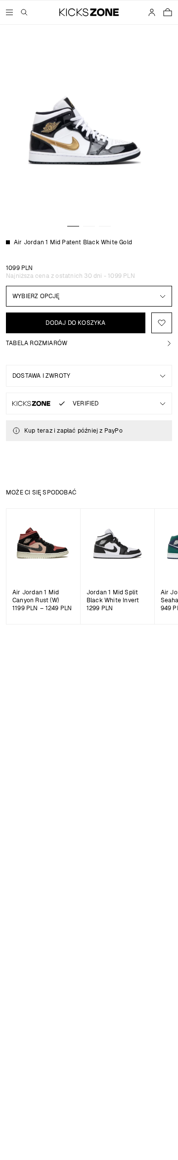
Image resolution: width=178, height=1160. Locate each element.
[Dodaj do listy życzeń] (161, 322)
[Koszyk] (167, 12)
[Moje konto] (151, 12)
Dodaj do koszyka (75, 323)
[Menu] (9, 12)
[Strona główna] (89, 12)
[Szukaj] (24, 12)
